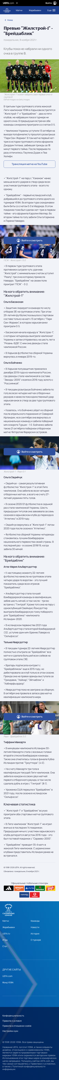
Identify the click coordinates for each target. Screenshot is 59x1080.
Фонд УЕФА (7, 982)
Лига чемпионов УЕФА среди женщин (6, 10)
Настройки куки (10, 1030)
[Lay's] (50, 888)
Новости (35, 927)
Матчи (5, 920)
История (35, 933)
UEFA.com (7, 976)
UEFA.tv (6, 933)
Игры (5, 939)
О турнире (36, 939)
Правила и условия (12, 1020)
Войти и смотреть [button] (32, 240)
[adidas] (9, 888)
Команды (35, 920)
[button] (50, 10)
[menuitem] (20, 10)
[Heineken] (40, 888)
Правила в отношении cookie (16, 1025)
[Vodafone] (35, 895)
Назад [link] (10, 20)
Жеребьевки (8, 927)
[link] (19, 10)
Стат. (5, 946)
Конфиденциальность (13, 1015)
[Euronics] (24, 895)
